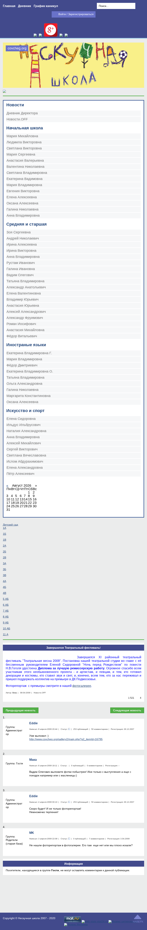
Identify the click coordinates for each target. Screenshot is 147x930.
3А (4, 563)
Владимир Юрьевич (22, 299)
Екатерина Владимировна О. (30, 371)
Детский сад (10, 524)
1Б (4, 533)
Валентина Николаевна (25, 167)
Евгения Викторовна (23, 191)
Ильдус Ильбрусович (23, 425)
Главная (9, 6)
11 (5, 634)
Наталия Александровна (26, 431)
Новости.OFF (17, 119)
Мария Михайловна (22, 136)
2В (4, 557)
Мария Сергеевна (21, 154)
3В (4, 575)
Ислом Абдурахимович (25, 461)
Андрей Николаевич (23, 238)
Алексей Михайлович (24, 443)
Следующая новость (127, 710)
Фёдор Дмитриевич (22, 365)
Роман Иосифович (21, 324)
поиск (139, 6)
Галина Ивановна (21, 269)
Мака (33, 759)
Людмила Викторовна (24, 142)
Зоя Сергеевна (19, 232)
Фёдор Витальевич (22, 336)
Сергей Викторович (22, 449)
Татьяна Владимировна (25, 281)
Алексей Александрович (26, 312)
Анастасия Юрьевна (23, 305)
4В (4, 592)
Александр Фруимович (25, 318)
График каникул (46, 6)
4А (4, 581)
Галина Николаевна (22, 209)
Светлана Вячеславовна (26, 455)
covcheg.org (17, 48)
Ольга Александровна (24, 384)
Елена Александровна (25, 467)
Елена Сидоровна (21, 419)
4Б (4, 587)
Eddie (33, 723)
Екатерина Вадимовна (24, 179)
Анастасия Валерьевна (25, 160)
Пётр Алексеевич (20, 474)
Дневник (24, 6)
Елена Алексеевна (22, 197)
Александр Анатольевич (26, 287)
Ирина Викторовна (21, 250)
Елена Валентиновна (24, 293)
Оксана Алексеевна (22, 203)
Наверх (138, 921)
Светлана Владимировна (27, 173)
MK (31, 832)
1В (4, 539)
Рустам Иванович (21, 263)
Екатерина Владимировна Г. (29, 353)
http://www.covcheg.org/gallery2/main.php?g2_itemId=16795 (66, 739)
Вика (14, 693)
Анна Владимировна (23, 215)
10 (6, 628)
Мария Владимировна (24, 185)
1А (4, 527)
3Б (4, 569)
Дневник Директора (22, 113)
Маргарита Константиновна (29, 396)
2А (4, 545)
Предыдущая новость (21, 710)
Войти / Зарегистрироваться (76, 14)
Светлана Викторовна (24, 148)
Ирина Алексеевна (22, 244)
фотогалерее (81, 685)
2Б (4, 551)
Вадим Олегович (20, 275)
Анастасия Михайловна (25, 330)
